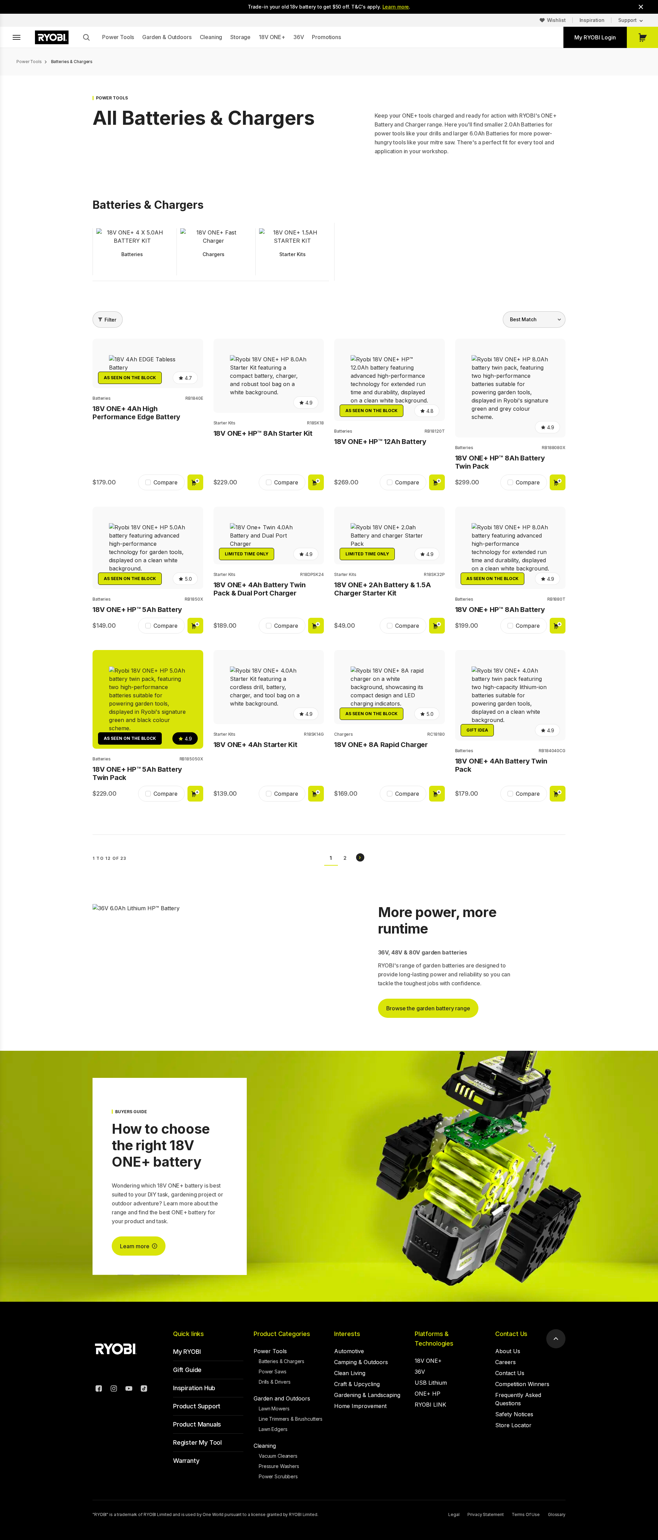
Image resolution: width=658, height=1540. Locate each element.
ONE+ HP (427, 1393)
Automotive (349, 1351)
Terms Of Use (526, 1514)
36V (298, 37)
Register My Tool (197, 1442)
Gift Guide (187, 1369)
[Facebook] (98, 1389)
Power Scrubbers (278, 1476)
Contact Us (511, 1333)
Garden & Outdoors (166, 37)
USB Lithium (431, 1382)
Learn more (395, 7)
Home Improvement (360, 1406)
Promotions (326, 37)
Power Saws (273, 1371)
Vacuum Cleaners (278, 1456)
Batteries (102, 398)
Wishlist (556, 20)
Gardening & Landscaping (367, 1395)
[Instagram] (113, 1389)
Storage (240, 37)
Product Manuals (197, 1424)
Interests (347, 1333)
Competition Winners (522, 1384)
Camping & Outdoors (361, 1362)
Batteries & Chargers (281, 1361)
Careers (505, 1362)
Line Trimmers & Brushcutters (290, 1419)
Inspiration (592, 20)
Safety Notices (514, 1414)
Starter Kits (225, 422)
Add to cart (195, 482)
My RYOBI (187, 1351)
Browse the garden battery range (428, 1008)
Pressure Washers (279, 1466)
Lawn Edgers (273, 1429)
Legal (453, 1514)
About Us (507, 1351)
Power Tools (118, 37)
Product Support (196, 1406)
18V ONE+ (272, 37)
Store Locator (513, 1425)
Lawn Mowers (274, 1408)
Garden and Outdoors (282, 1398)
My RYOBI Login (595, 37)
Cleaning (211, 37)
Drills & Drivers (275, 1382)
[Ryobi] (52, 37)
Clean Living (349, 1373)
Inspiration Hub (194, 1388)
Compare (166, 482)
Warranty (186, 1460)
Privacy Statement (485, 1514)
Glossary (556, 1514)
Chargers (343, 734)
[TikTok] (144, 1389)
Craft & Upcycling (357, 1384)
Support (627, 20)
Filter (110, 320)
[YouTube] (128, 1389)
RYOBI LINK (430, 1404)
